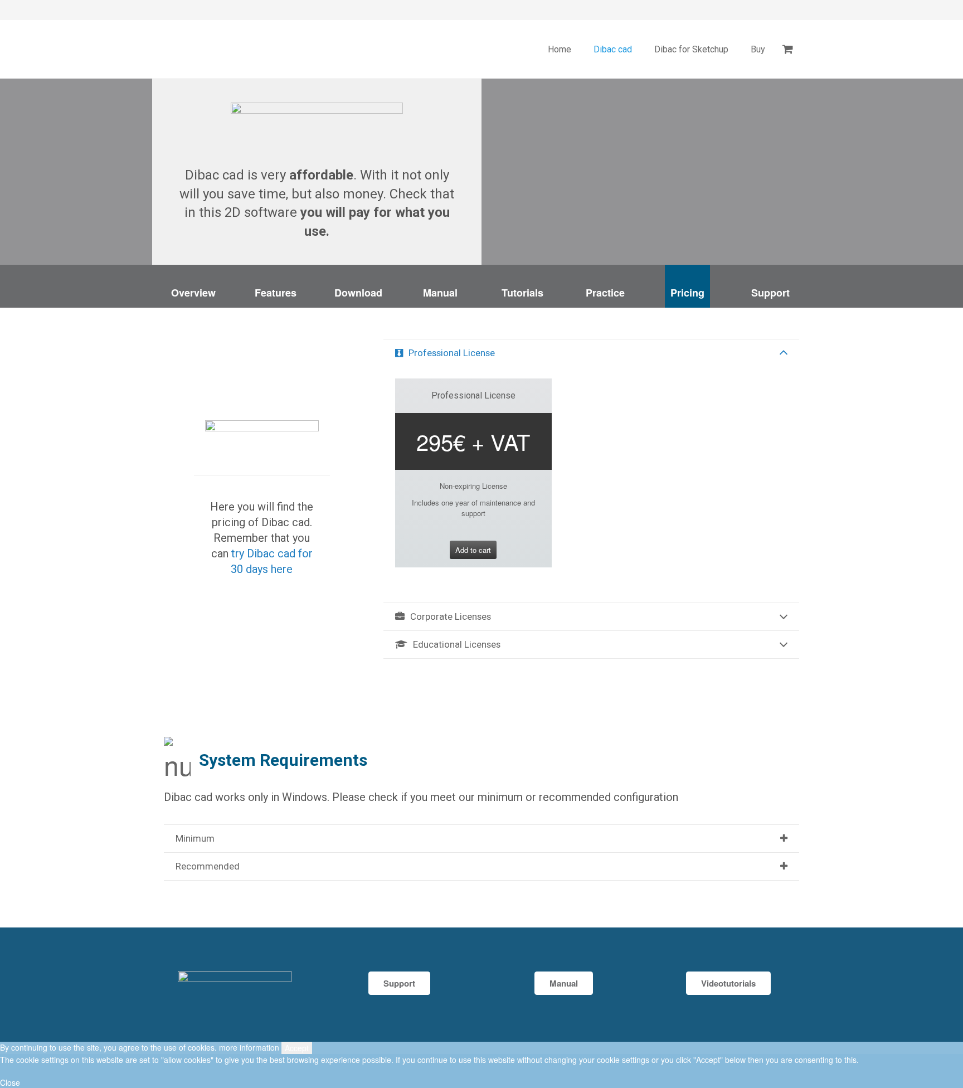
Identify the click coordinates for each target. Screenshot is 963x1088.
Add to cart (473, 550)
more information (249, 1047)
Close (10, 1082)
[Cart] (787, 49)
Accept (297, 1047)
